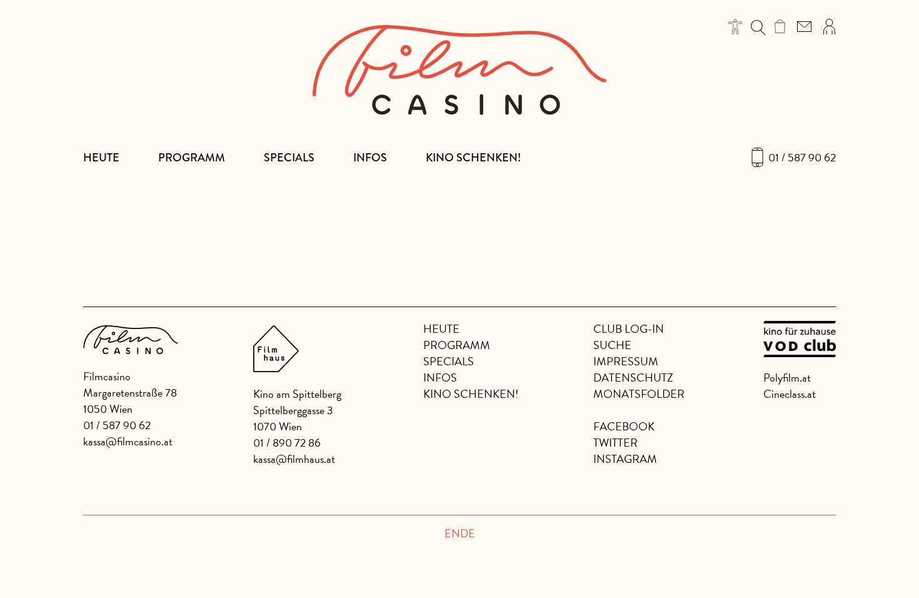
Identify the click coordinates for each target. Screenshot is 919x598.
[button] (735, 26)
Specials (289, 158)
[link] (780, 26)
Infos (370, 158)
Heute (101, 158)
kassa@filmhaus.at (294, 458)
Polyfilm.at (787, 377)
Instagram (625, 458)
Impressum (625, 361)
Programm (191, 158)
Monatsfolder (639, 393)
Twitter (615, 442)
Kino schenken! (473, 158)
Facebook (624, 426)
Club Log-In (628, 328)
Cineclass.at (789, 393)
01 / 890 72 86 (287, 442)
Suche (612, 345)
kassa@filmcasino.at (128, 441)
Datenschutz (633, 377)
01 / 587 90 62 (802, 157)
